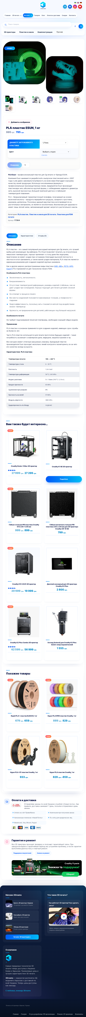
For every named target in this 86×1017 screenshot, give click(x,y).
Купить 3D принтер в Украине (23, 903)
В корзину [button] (30, 479)
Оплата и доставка (53, 15)
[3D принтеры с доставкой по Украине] (9, 903)
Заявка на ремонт (43, 853)
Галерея (37, 15)
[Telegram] (65, 7)
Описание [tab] (12, 236)
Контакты (72, 15)
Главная (7, 15)
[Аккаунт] (75, 26)
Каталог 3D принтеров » (22, 937)
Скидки (64, 15)
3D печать (15, 15)
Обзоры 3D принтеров (21, 927)
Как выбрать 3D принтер (22, 915)
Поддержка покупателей (22, 853)
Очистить (44, 155)
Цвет (11, 152)
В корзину (15, 165)
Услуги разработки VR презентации (42, 1014)
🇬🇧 (78, 3)
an (9, 269)
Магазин (27, 15)
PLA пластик (23, 214)
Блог (43, 15)
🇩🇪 (81, 3)
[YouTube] (80, 7)
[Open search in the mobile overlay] (37, 25)
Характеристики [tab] (27, 236)
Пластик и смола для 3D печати (42, 214)
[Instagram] (75, 7)
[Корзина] (81, 26)
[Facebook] (70, 7)
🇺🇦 (75, 3)
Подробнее (64, 479)
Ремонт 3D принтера (65, 1014)
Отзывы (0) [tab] (42, 236)
